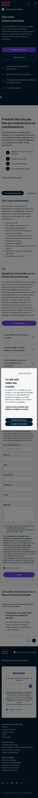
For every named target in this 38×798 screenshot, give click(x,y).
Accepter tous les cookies (19, 424)
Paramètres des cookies (19, 420)
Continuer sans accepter (25, 373)
